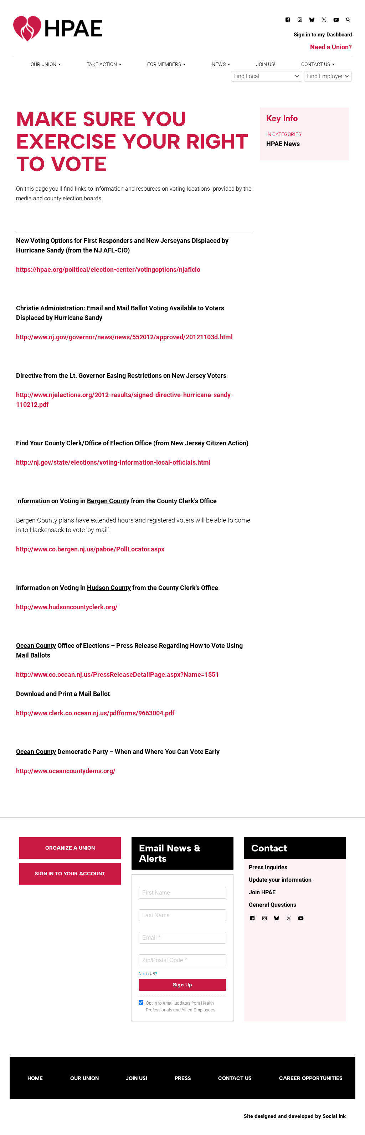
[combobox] (266, 76)
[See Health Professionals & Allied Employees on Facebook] (287, 21)
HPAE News (283, 144)
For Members (164, 64)
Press (183, 1078)
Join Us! (265, 64)
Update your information (280, 879)
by (295, 1116)
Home (35, 1078)
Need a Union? (331, 47)
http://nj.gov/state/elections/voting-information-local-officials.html (113, 462)
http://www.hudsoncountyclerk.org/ (67, 607)
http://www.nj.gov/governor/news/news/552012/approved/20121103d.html (124, 337)
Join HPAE (262, 892)
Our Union (43, 64)
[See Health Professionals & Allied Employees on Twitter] (324, 21)
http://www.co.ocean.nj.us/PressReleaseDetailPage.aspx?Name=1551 (117, 674)
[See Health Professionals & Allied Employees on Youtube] (336, 21)
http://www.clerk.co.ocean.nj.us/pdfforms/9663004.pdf (95, 713)
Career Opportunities (311, 1078)
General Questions (272, 904)
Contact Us (315, 64)
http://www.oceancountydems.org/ (65, 771)
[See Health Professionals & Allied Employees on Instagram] (299, 21)
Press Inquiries (268, 867)
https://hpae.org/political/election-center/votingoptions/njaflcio (108, 269)
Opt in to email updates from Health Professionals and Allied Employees (180, 1006)
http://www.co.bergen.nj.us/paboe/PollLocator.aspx (90, 549)
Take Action (102, 64)
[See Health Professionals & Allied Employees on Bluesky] (311, 20)
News (219, 64)
